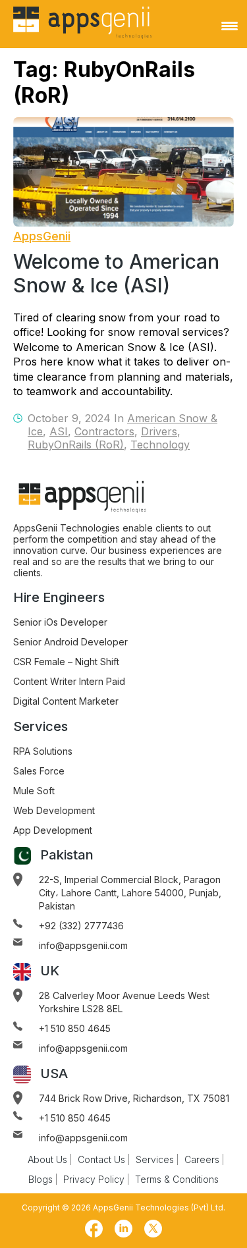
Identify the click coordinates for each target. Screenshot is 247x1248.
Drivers (159, 431)
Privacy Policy (93, 1179)
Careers (201, 1159)
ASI (58, 431)
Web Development (54, 810)
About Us (47, 1159)
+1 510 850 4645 (75, 1028)
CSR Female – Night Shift (66, 661)
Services (155, 1159)
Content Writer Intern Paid (69, 681)
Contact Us (101, 1159)
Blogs (40, 1179)
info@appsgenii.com (83, 945)
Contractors (104, 431)
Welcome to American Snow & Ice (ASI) (116, 273)
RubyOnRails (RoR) (76, 444)
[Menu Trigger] (230, 26)
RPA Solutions (42, 751)
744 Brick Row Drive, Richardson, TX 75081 (134, 1098)
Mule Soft (34, 790)
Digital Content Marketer (66, 701)
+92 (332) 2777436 (81, 925)
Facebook (94, 1229)
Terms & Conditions (177, 1179)
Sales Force (39, 770)
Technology (160, 444)
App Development (52, 830)
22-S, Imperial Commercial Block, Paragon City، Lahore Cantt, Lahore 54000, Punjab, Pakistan (130, 892)
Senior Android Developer (70, 641)
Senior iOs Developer (60, 622)
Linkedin (124, 1229)
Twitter (153, 1229)
